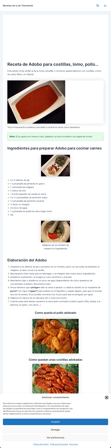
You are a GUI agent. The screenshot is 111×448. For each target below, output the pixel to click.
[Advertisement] (55, 39)
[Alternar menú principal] (105, 6)
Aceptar (55, 421)
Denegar (55, 429)
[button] (106, 397)
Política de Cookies (41, 444)
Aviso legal (73, 444)
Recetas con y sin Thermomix (18, 5)
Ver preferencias (55, 437)
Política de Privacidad (59, 444)
